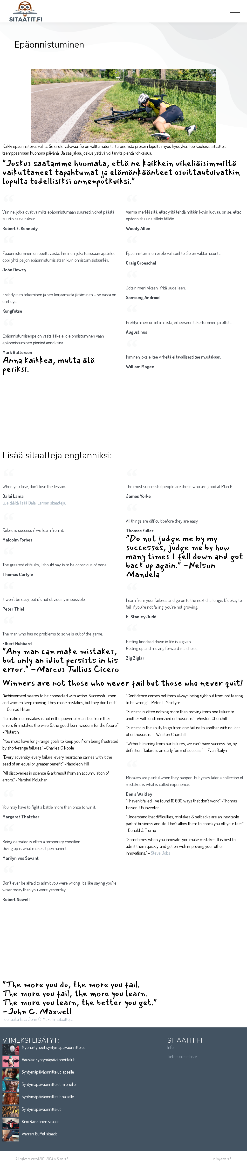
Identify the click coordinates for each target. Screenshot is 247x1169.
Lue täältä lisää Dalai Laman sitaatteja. (34, 503)
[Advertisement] (123, 412)
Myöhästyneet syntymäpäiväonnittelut (53, 1047)
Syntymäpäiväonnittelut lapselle (48, 1072)
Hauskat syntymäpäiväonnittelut (48, 1059)
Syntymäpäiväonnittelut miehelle (49, 1084)
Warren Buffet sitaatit (39, 1133)
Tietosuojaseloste (182, 1056)
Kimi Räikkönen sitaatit (40, 1121)
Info (170, 1047)
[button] (175, 4)
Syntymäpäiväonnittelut (41, 1109)
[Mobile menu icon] (235, 11)
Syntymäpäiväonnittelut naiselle (48, 1096)
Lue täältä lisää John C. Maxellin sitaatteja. (37, 1019)
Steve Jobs (160, 853)
